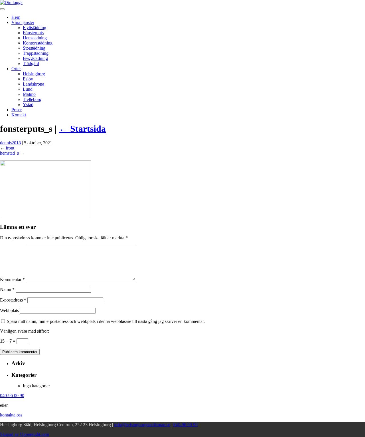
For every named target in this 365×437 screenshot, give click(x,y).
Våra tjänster (22, 22)
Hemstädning (35, 37)
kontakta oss (11, 414)
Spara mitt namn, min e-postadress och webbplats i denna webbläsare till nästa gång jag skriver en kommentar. (106, 321)
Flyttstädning (34, 27)
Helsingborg (34, 73)
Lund (28, 89)
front (10, 147)
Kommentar (12, 279)
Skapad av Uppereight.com (24, 434)
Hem (15, 17)
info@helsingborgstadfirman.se (142, 424)
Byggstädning (35, 58)
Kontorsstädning (37, 43)
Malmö (29, 94)
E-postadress (13, 300)
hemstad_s (9, 153)
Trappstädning (35, 53)
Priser (16, 109)
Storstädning (34, 48)
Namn (7, 289)
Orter (16, 68)
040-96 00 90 (185, 424)
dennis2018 (10, 142)
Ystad (28, 104)
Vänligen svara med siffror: (24, 331)
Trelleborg (32, 99)
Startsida (82, 129)
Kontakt (18, 114)
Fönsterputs (33, 32)
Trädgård (31, 63)
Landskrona (33, 84)
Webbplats (9, 310)
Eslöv (28, 78)
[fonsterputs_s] (45, 215)
